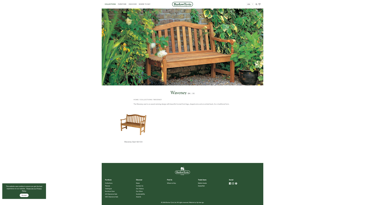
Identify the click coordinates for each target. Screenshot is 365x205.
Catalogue (108, 188)
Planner (107, 186)
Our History (140, 188)
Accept (24, 195)
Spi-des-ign (200, 202)
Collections (110, 4)
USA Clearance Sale (111, 197)
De (193, 93)
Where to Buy (144, 4)
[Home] (182, 4)
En (189, 93)
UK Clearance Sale (111, 194)
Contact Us (139, 186)
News (138, 183)
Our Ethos (139, 191)
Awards (138, 197)
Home (136, 99)
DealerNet (201, 186)
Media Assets (202, 183)
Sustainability (140, 194)
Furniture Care (110, 191)
